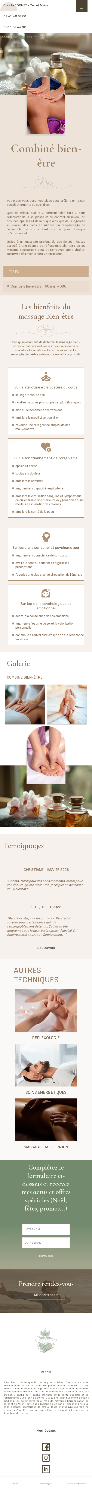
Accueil (7, 37)
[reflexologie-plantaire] (46, 1010)
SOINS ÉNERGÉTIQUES (46, 1092)
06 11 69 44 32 (14, 27)
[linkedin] (46, 1469)
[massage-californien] (46, 1119)
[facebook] (46, 1447)
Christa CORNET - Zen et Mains (25, 5)
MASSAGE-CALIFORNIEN (46, 1147)
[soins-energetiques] (46, 1065)
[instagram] (46, 1458)
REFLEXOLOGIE (46, 1037)
